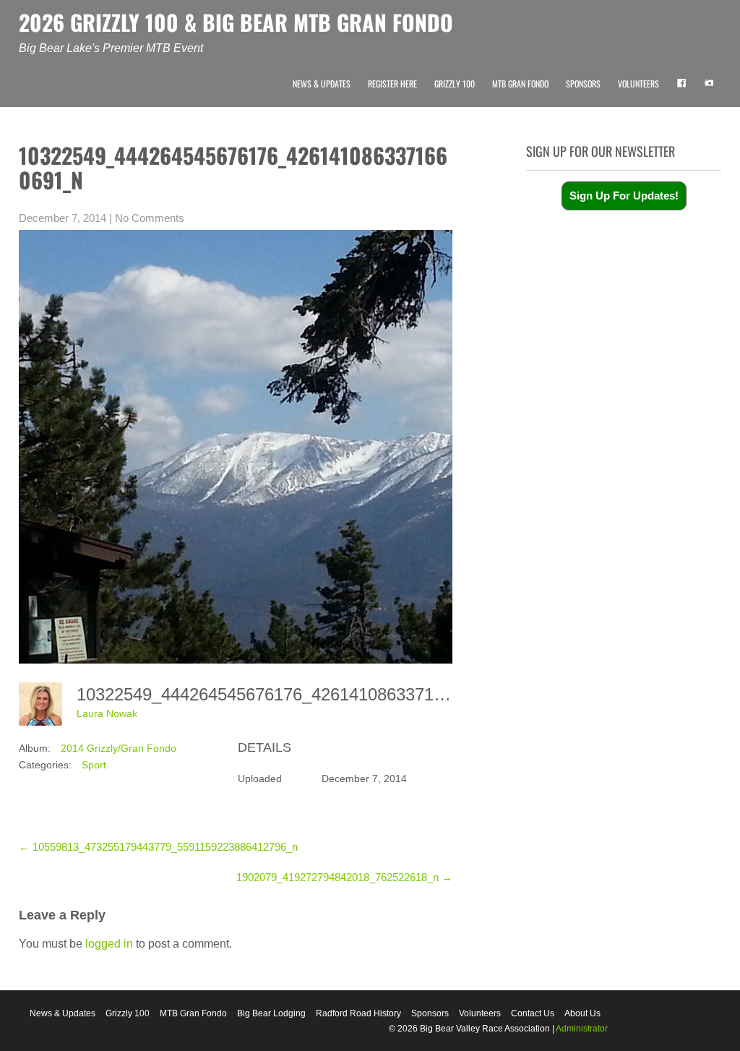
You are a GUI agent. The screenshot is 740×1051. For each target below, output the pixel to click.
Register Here (392, 83)
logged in (109, 944)
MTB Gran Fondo (520, 83)
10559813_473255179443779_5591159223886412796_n (158, 847)
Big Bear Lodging (271, 1013)
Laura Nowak (107, 713)
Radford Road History (358, 1013)
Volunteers (638, 83)
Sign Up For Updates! (624, 195)
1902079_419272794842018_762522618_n (344, 877)
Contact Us (532, 1013)
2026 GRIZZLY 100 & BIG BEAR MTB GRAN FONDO (236, 22)
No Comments (149, 218)
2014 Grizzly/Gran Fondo (118, 748)
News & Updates (321, 83)
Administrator (582, 1029)
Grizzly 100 (454, 83)
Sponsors (583, 83)
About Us (582, 1013)
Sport (94, 765)
